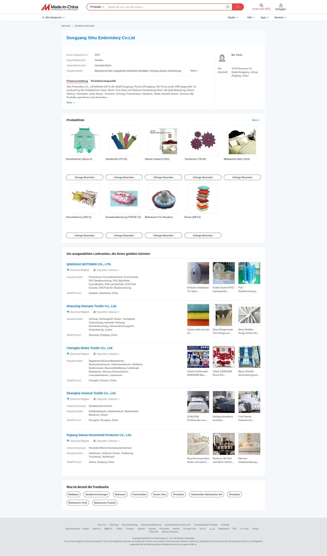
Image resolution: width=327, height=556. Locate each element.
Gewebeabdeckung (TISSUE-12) (123, 217)
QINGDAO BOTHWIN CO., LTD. (89, 264)
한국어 (203, 528)
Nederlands (224, 528)
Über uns (102, 524)
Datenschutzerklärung (151, 524)
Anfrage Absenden (85, 177)
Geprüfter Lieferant (109, 270)
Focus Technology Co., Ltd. (160, 538)
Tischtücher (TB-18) (195, 159)
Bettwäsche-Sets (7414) (237, 159)
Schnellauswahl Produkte (205, 524)
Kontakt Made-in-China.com (178, 524)
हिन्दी (234, 528)
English (85, 528)
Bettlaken (73, 494)
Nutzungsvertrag (129, 524)
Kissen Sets (159, 494)
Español (141, 528)
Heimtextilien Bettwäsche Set (206, 494)
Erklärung (114, 524)
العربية (212, 528)
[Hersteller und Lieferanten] (59, 7)
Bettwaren (120, 494)
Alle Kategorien (53, 17)
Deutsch (152, 528)
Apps (263, 17)
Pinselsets (178, 494)
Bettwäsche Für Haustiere (159, 217)
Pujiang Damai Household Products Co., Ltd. (99, 435)
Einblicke (225, 524)
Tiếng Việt (153, 531)
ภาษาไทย (244, 528)
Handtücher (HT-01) (116, 159)
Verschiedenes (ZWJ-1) (78, 217)
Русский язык (189, 528)
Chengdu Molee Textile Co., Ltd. (90, 348)
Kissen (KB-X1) (192, 217)
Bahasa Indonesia (170, 531)
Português (164, 528)
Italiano (176, 528)
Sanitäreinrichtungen (96, 494)
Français (130, 528)
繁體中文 (108, 528)
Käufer (231, 17)
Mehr (193, 70)
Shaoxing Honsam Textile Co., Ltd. (92, 306)
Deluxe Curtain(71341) (157, 159)
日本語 (119, 528)
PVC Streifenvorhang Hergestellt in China (248, 291)
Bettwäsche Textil (77, 502)
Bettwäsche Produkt (104, 502)
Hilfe (249, 17)
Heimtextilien (139, 494)
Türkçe (255, 528)
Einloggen (280, 9)
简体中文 (97, 528)
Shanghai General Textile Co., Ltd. (91, 393)
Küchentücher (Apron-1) (79, 159)
